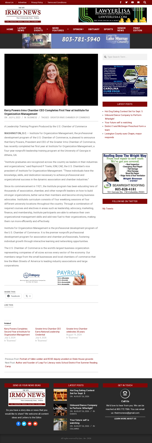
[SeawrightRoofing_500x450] (125, 155)
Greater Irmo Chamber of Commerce (70, 117)
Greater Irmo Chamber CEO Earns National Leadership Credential (48, 332)
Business (32, 117)
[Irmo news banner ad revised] (113, 9)
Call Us (125, 401)
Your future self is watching (118, 122)
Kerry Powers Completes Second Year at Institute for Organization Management (17, 332)
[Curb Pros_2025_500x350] (125, 67)
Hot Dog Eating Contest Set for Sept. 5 (123, 111)
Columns (74, 429)
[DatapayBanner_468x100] (51, 272)
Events (73, 414)
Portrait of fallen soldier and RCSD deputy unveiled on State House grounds (56, 359)
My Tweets (108, 208)
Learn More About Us (125, 419)
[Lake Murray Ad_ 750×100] (76, 35)
